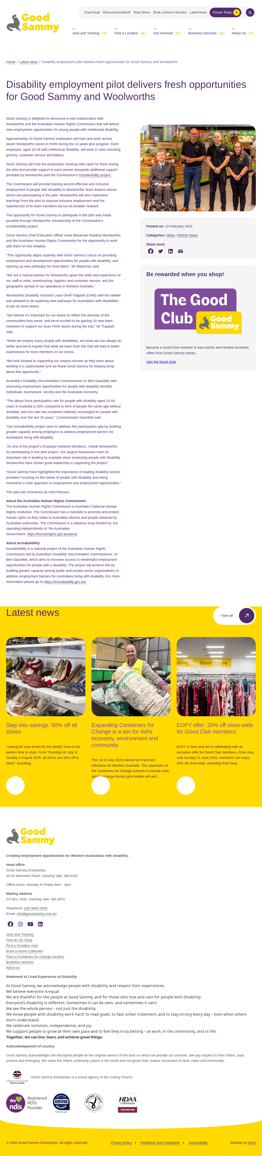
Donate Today (222, 12)
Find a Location (126, 33)
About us (13, 968)
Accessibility (198, 1142)
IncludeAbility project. (95, 175)
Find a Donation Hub (22, 946)
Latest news (28, 62)
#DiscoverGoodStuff (116, 12)
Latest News (198, 12)
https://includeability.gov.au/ (65, 582)
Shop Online (141, 12)
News (170, 235)
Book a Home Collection (170, 12)
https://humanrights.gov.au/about (52, 534)
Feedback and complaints (160, 1142)
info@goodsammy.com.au (37, 914)
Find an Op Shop (19, 940)
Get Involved (163, 33)
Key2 (252, 1143)
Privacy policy (121, 1142)
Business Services (202, 33)
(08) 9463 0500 (35, 908)
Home (10, 62)
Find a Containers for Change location (35, 957)
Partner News (187, 235)
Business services (20, 962)
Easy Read (92, 12)
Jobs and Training (85, 33)
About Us (239, 33)
